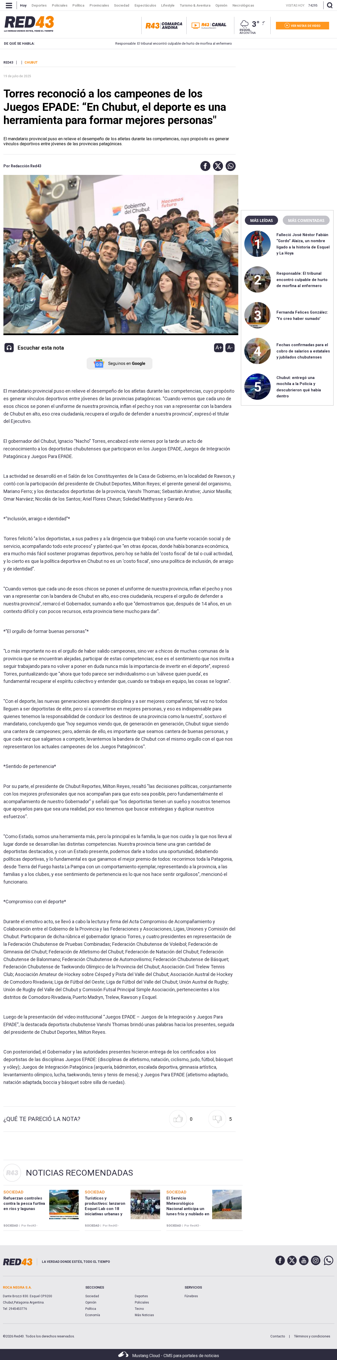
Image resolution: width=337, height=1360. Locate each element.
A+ (218, 347)
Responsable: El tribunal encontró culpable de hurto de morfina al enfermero (147, 43)
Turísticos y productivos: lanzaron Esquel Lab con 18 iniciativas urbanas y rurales (105, 1209)
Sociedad (92, 1296)
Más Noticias (144, 1315)
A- (230, 347)
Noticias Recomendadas (79, 1173)
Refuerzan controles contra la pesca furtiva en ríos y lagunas (24, 1203)
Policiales (142, 1302)
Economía (92, 1315)
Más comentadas (306, 220)
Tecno (139, 1309)
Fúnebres (191, 1296)
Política (90, 1309)
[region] (287, 93)
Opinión (90, 1302)
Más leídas (261, 220)
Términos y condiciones (312, 1336)
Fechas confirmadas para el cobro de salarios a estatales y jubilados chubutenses (303, 351)
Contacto (277, 1336)
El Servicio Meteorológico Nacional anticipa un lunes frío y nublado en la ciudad (187, 1209)
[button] (204, 166)
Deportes (141, 1296)
